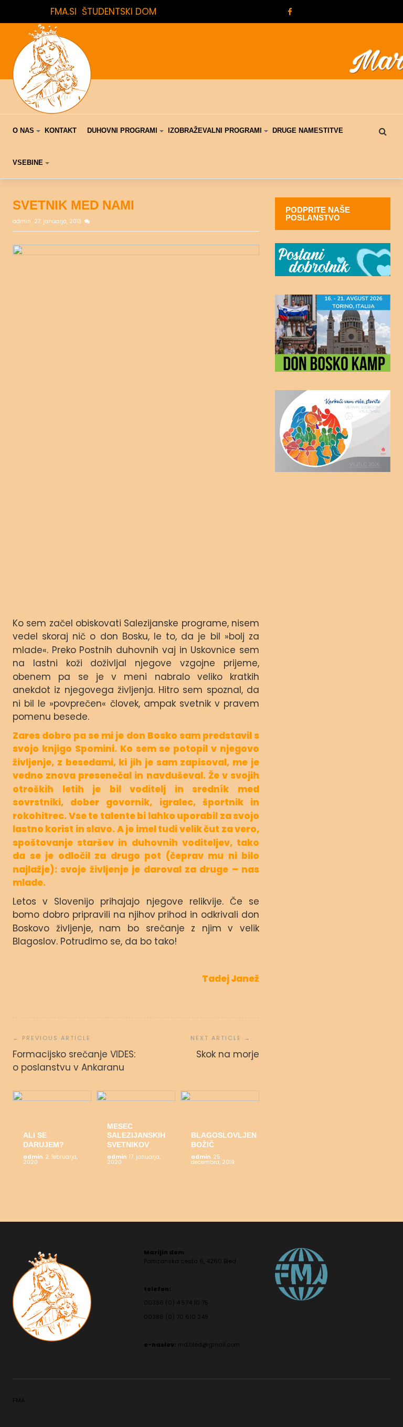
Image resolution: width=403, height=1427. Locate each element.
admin (23, 221)
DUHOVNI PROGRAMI (122, 130)
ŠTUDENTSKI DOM (119, 11)
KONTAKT (61, 130)
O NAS (23, 130)
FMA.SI (63, 11)
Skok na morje (227, 1054)
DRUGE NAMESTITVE (307, 130)
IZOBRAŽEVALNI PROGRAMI (215, 130)
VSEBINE (28, 162)
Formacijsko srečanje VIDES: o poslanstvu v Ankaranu (74, 1061)
